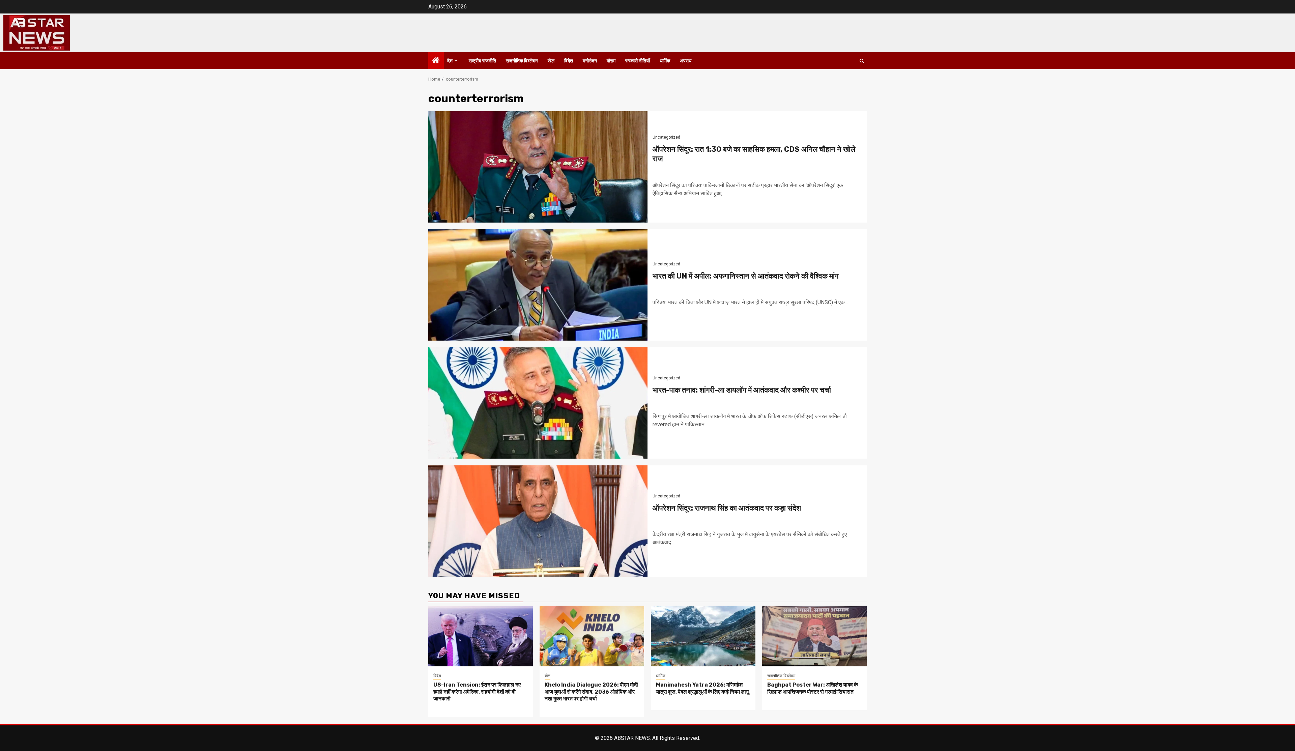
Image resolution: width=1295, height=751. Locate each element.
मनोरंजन (590, 61)
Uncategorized (666, 137)
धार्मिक (665, 61)
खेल (551, 61)
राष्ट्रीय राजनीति (482, 61)
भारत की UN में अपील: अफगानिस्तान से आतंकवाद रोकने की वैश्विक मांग (745, 276)
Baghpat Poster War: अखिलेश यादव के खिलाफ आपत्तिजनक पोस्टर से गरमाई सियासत (812, 688)
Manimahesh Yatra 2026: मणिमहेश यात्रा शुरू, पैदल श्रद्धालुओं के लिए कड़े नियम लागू (702, 688)
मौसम (611, 61)
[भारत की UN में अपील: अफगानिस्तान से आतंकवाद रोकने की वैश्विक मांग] (538, 285)
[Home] (436, 61)
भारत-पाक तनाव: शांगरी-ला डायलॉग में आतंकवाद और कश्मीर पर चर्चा (742, 390)
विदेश (568, 61)
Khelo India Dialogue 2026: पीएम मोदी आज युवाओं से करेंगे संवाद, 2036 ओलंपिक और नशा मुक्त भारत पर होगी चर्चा (591, 692)
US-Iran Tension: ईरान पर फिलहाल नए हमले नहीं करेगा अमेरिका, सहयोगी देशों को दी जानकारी (477, 692)
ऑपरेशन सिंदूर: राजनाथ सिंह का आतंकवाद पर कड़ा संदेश (727, 508)
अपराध (685, 61)
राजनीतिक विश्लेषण (522, 61)
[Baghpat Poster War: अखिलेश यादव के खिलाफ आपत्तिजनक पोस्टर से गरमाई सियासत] (814, 636)
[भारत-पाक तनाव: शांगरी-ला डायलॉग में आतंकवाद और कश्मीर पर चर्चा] (538, 403)
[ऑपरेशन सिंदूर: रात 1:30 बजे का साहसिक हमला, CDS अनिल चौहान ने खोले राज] (538, 167)
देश (450, 61)
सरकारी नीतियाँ (637, 61)
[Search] (862, 60)
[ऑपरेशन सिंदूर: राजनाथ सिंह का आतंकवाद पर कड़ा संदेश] (538, 521)
